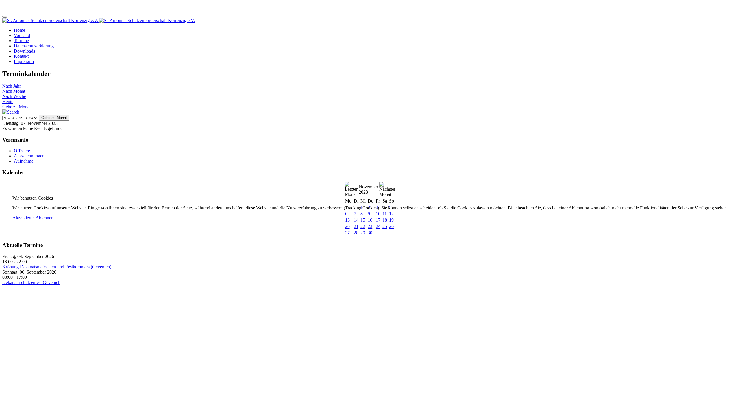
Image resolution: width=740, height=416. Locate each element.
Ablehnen (44, 217)
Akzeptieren (23, 217)
